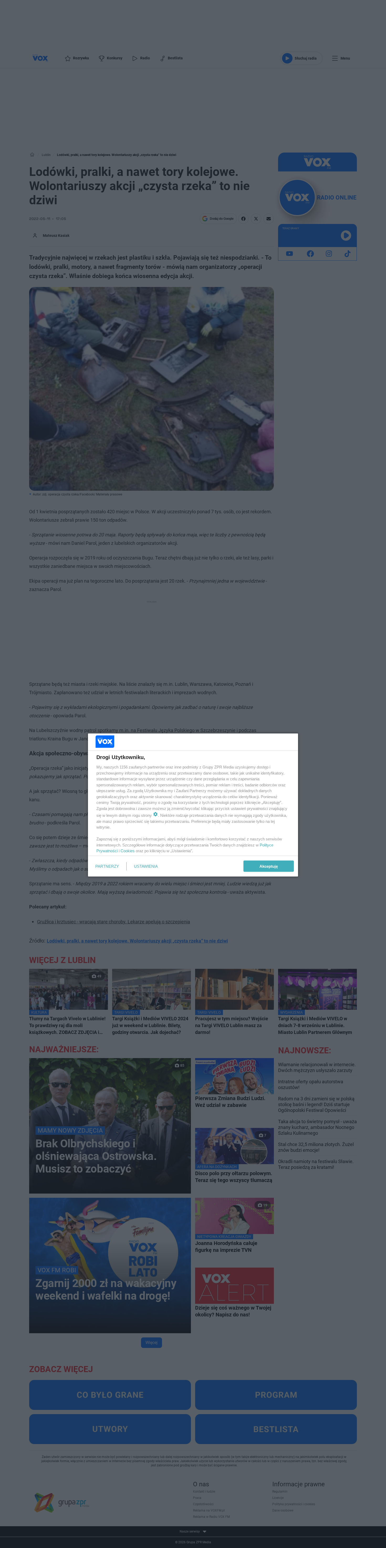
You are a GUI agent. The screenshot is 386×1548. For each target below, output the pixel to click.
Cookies (128, 851)
